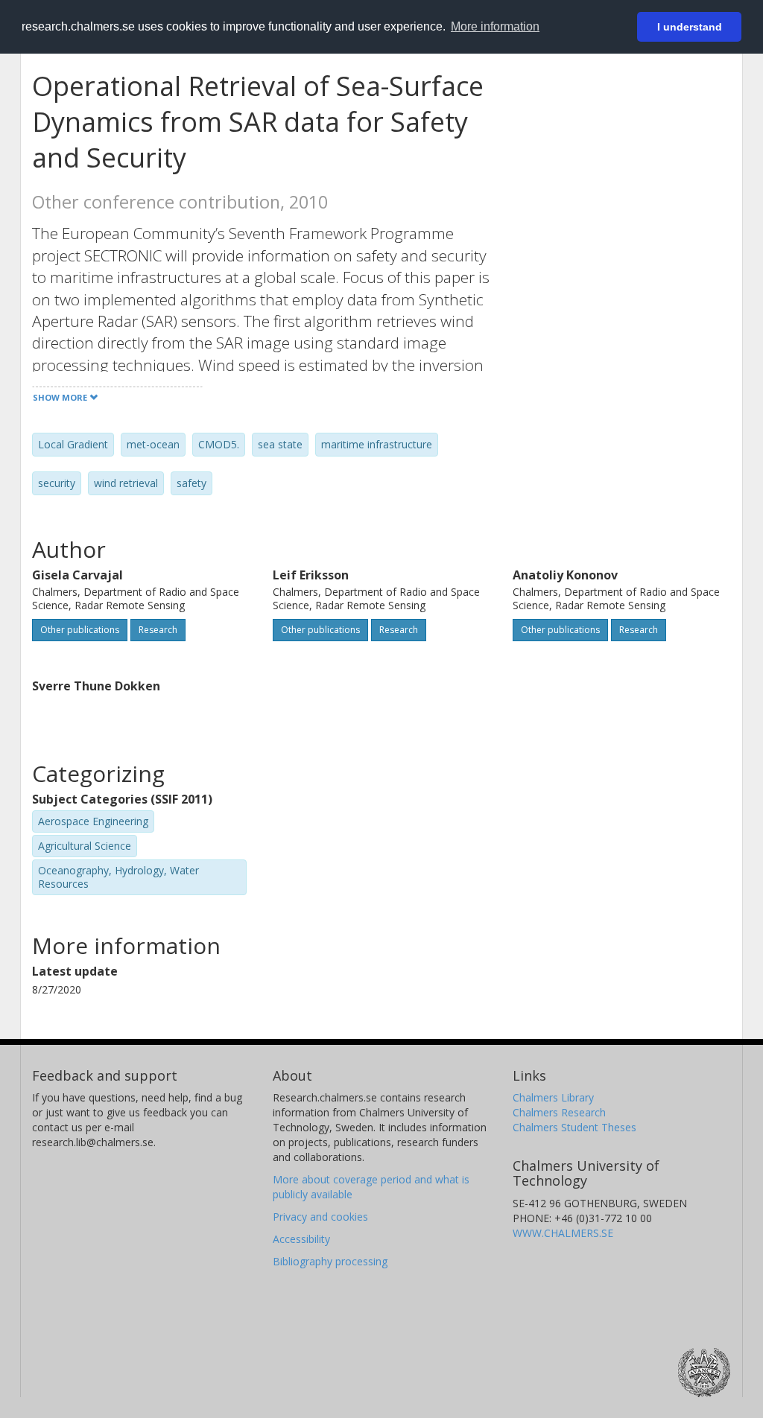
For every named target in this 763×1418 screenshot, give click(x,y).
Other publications (79, 629)
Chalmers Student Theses (574, 1127)
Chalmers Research (559, 1112)
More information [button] (495, 26)
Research (158, 629)
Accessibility (301, 1239)
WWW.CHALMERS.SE (563, 1233)
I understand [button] (689, 27)
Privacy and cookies (320, 1216)
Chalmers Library (553, 1097)
